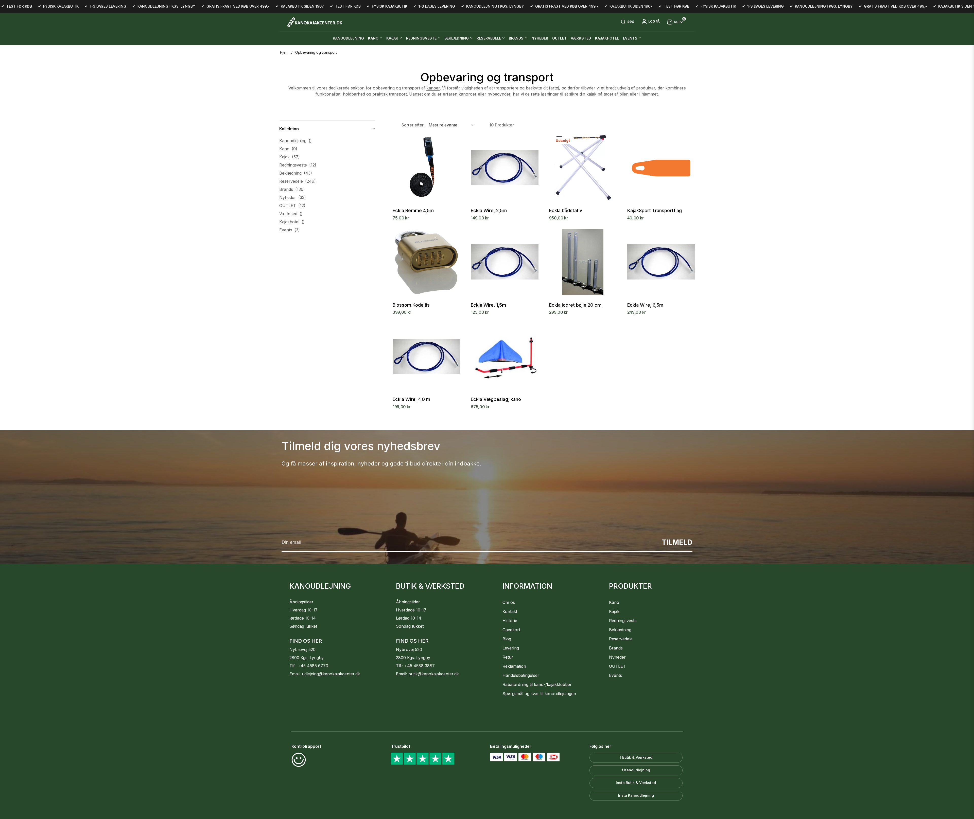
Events (289, 229)
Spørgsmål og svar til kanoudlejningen (539, 693)
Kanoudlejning (295, 140)
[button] (627, 22)
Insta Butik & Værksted (636, 782)
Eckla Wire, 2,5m (489, 210)
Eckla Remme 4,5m (413, 210)
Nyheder (292, 197)
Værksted (291, 213)
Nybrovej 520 (302, 649)
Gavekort (511, 629)
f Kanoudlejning (636, 770)
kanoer (433, 87)
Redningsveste (297, 164)
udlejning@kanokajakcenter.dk (331, 673)
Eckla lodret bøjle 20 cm (575, 305)
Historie (509, 620)
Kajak (289, 156)
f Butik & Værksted (636, 757)
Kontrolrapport (306, 746)
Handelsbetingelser (520, 675)
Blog (506, 638)
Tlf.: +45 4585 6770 (308, 665)
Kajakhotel (292, 221)
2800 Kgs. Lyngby (306, 657)
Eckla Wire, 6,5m (645, 305)
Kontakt (509, 611)
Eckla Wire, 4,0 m (411, 399)
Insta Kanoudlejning (636, 795)
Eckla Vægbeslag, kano (496, 399)
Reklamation (514, 666)
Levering (510, 647)
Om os (508, 602)
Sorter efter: (413, 124)
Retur (507, 657)
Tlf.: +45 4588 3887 (415, 665)
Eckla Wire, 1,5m (488, 305)
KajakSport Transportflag (654, 210)
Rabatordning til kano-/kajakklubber (537, 684)
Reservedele (297, 181)
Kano (288, 148)
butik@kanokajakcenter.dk (433, 673)
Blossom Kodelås (411, 305)
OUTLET (292, 205)
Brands (292, 189)
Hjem (284, 52)
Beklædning (295, 173)
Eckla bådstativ (565, 210)
